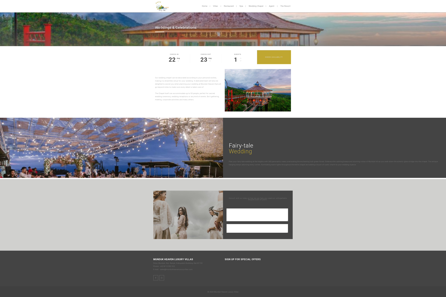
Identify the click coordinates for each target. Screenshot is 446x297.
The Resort (285, 6)
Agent (271, 6)
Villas (215, 6)
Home (204, 6)
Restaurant (229, 6)
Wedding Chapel (256, 6)
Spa (241, 6)
